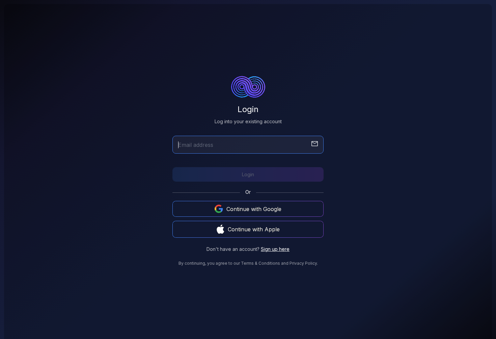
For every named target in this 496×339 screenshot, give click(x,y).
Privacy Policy (303, 263)
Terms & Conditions (260, 263)
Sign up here (275, 249)
